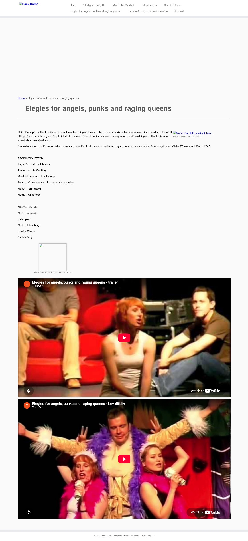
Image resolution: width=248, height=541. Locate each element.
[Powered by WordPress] (153, 535)
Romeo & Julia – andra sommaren (148, 11)
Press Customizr (131, 535)
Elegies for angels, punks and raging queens (95, 11)
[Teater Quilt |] (28, 4)
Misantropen (150, 5)
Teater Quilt (106, 535)
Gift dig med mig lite (94, 5)
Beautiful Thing (172, 5)
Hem (72, 5)
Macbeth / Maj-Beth (124, 5)
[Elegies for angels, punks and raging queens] (124, 55)
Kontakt (179, 11)
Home (21, 98)
